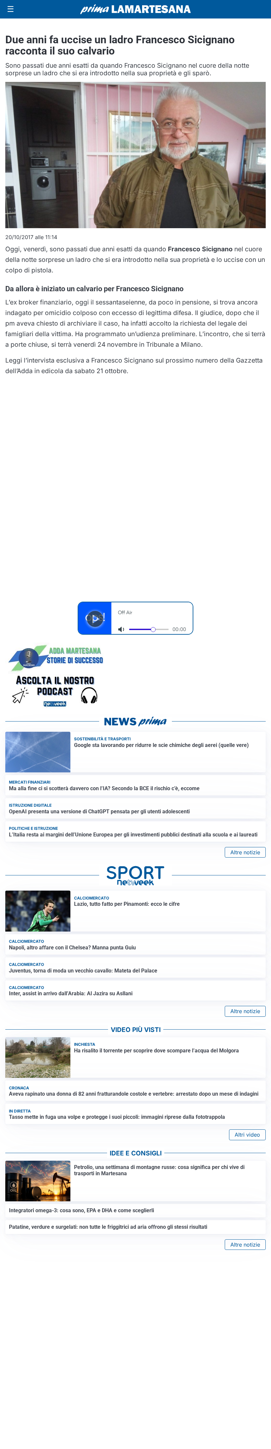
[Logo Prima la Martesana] (135, 9)
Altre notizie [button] (245, 852)
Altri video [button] (247, 1134)
